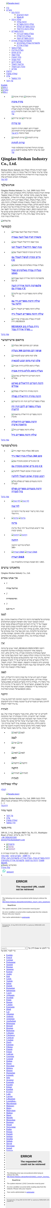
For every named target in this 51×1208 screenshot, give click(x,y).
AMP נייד (26, 856)
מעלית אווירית (22, 45)
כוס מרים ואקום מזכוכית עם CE (27, 466)
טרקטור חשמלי (18, 64)
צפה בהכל (5, 334)
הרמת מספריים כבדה (41, 858)
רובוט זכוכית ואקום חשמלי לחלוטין (28, 476)
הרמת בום (16, 12)
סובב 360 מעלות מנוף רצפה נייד (27, 456)
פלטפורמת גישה (13, 858)
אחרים (14, 69)
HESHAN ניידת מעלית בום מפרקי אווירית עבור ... (25, 328)
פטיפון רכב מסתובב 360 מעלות (26, 350)
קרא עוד (13, 112)
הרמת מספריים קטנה (25, 38)
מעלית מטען (16, 48)
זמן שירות (16, 123)
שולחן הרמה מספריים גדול (24, 434)
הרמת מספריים (18, 31)
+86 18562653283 (9, 837)
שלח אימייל (5, 867)
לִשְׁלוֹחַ (3, 789)
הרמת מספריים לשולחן (26, 26)
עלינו (8, 76)
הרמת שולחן (22, 22)
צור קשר (9, 81)
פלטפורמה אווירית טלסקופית (12, 860)
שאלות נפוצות (11, 73)
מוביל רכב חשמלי (18, 66)
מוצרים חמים (15, 856)
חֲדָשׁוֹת (9, 71)
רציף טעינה (16, 59)
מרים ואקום (16, 52)
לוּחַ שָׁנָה (15, 506)
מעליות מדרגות (17, 50)
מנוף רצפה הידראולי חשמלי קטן (27, 247)
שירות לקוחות (18, 142)
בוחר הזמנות (16, 57)
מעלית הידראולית (24, 36)
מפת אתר (5, 856)
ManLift (20, 17)
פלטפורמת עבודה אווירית (22, 40)
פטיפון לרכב (16, 62)
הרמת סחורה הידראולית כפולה (26, 396)
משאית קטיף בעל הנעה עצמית (26, 237)
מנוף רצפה (16, 55)
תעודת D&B (18, 556)
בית (7, 8)
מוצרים (9, 10)
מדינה (14, 523)
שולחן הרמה (16, 19)
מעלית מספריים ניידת (25, 33)
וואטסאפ (10, 872)
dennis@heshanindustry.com (13, 840)
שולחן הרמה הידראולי (25, 29)
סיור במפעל (16, 78)
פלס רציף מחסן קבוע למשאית (26, 360)
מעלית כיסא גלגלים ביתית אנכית (27, 370)
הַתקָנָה (15, 540)
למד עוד (4, 179)
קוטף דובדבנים (23, 15)
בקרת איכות (17, 101)
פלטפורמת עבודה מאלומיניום (28, 43)
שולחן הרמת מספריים (25, 24)
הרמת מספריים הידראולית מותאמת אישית (24, 423)
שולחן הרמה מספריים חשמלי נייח (27, 314)
